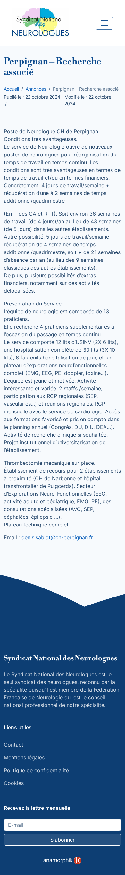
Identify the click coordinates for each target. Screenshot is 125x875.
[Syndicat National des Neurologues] (40, 22)
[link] (62, 860)
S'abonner (62, 839)
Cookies (14, 783)
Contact (13, 744)
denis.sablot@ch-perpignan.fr (57, 537)
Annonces (36, 89)
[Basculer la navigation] (104, 23)
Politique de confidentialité (36, 770)
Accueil (11, 89)
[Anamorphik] (62, 860)
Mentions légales (24, 757)
